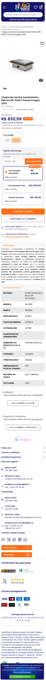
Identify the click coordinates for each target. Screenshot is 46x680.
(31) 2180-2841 (11, 470)
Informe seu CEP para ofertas (23, 19)
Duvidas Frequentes (11, 457)
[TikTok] (14, 540)
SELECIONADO (23, 174)
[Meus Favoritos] (35, 7)
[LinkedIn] (25, 540)
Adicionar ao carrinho (23, 218)
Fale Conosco (10, 547)
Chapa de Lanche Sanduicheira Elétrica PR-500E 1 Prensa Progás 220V (21, 33)
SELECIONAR (23, 187)
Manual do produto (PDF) (17, 236)
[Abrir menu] (4, 7)
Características (12, 288)
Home (4, 27)
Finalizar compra (23, 211)
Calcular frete (33, 161)
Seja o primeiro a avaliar (23, 403)
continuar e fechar (22, 677)
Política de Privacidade (22, 672)
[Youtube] (3, 540)
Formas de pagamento (12, 128)
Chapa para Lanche (10, 29)
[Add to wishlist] (42, 43)
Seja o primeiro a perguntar (23, 427)
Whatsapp (9, 554)
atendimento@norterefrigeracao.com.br (23, 517)
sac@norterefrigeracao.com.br (19, 479)
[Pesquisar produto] (39, 14)
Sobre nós (6, 448)
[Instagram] (20, 540)
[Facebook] (9, 540)
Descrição (8, 245)
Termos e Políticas (10, 452)
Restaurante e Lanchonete (21, 27)
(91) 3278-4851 (11, 509)
